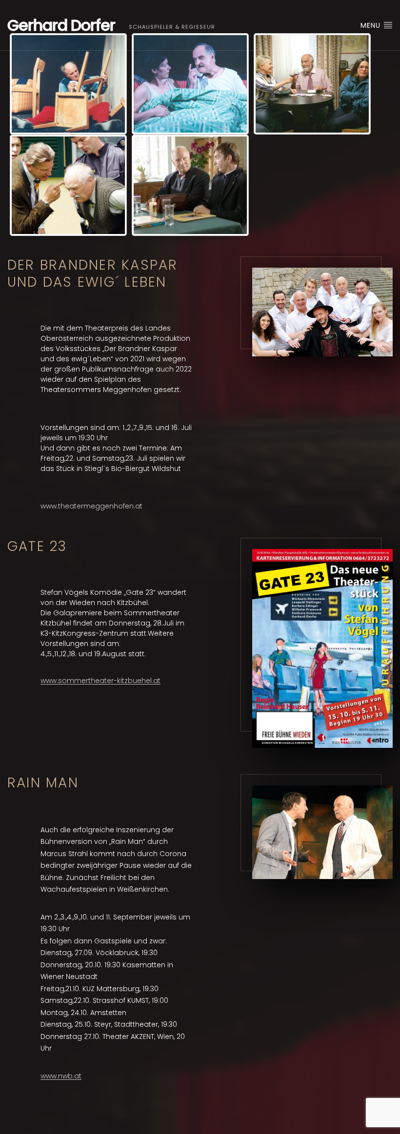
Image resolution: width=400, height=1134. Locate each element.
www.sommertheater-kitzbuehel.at (100, 680)
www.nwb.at (60, 1076)
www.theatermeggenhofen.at (91, 506)
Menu (371, 25)
